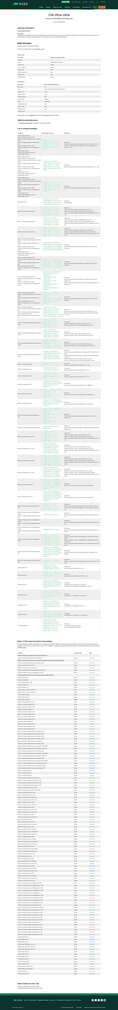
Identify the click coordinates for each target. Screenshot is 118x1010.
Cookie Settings (79, 1007)
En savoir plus (53, 1000)
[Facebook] (96, 1000)
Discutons (79, 1000)
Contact (95, 7)
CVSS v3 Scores (20, 81)
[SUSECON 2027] (66, 2)
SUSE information (24, 43)
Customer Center (76, 1)
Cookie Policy (103, 1007)
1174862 (31, 115)
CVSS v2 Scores (20, 54)
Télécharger (102, 7)
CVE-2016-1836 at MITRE (23, 30)
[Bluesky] (105, 1000)
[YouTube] (93, 1000)
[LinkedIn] (102, 1000)
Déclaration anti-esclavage (43, 1000)
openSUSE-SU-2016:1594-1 (26, 123)
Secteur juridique (32, 1000)
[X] (99, 1000)
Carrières (26, 1000)
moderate (38, 49)
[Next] (63, 22)
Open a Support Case (19, 1007)
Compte (85, 1)
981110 (46, 115)
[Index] (60, 22)
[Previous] (55, 22)
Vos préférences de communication (64, 1000)
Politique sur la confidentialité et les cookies (91, 1007)
